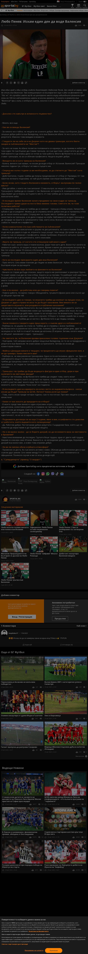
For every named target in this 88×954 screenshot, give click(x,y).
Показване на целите (34, 950)
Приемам (54, 950)
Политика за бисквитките (39, 931)
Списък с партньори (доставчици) (15, 944)
